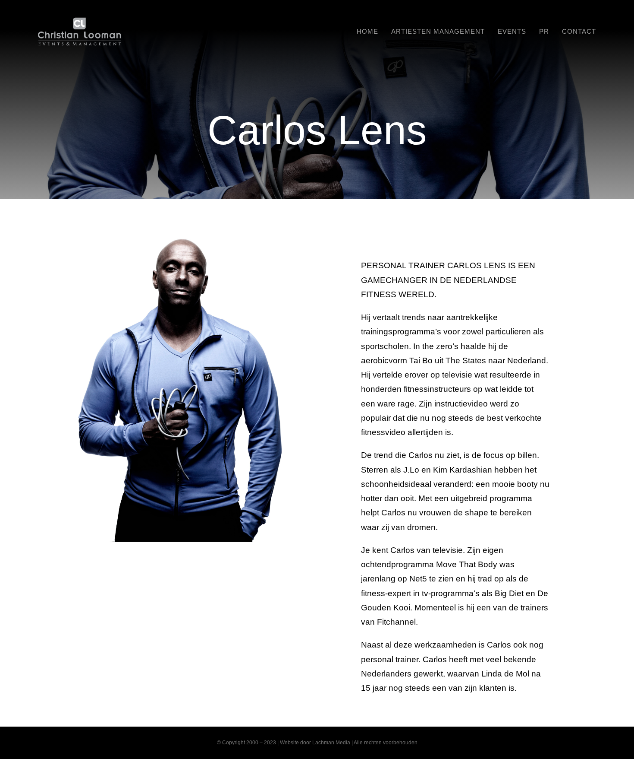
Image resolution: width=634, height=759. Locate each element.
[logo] (79, 21)
